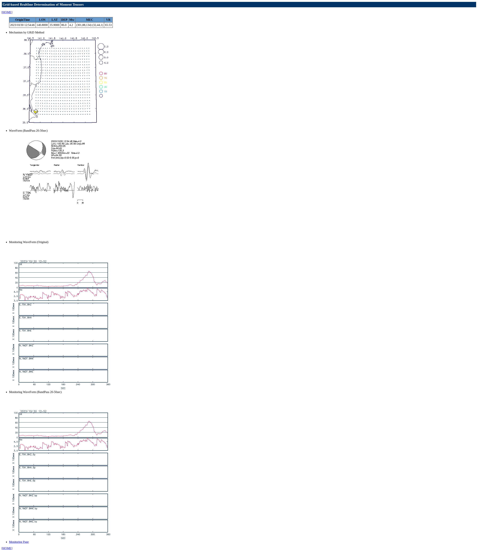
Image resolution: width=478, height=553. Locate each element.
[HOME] (6, 12)
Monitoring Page (19, 541)
